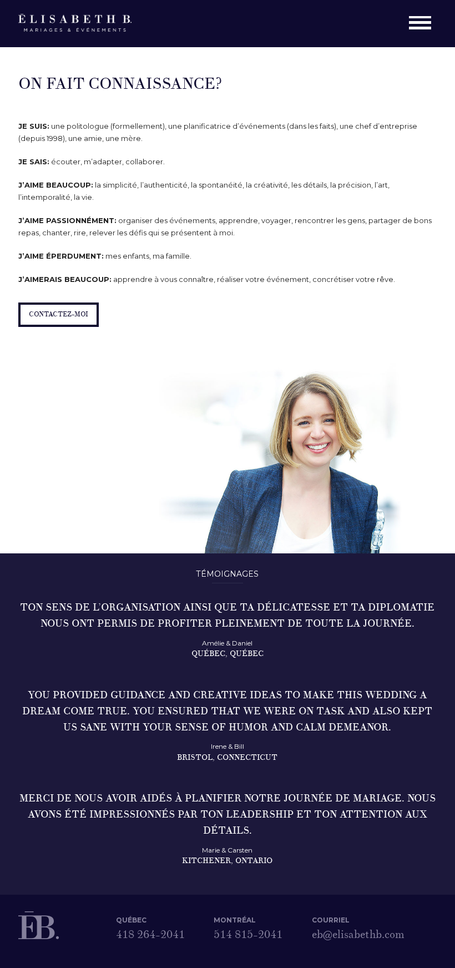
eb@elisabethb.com (354, 934)
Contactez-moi (58, 314)
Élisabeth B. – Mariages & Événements (81, 23)
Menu (423, 24)
